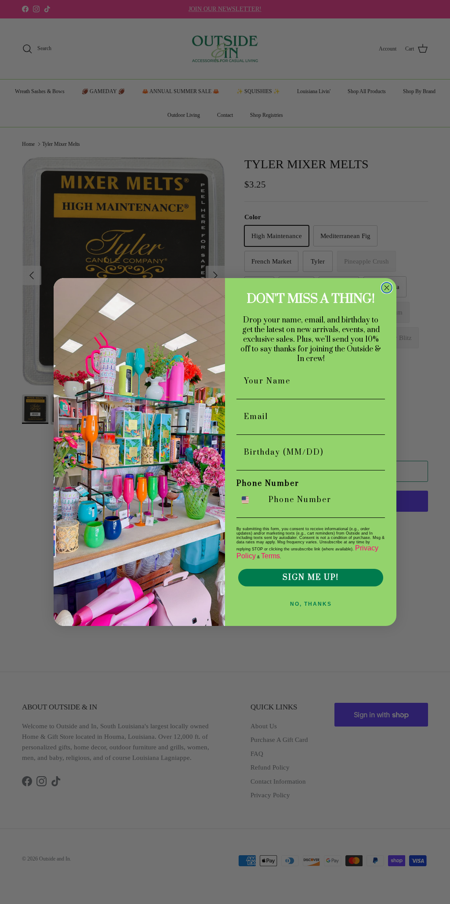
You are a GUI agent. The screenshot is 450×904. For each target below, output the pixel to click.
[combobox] (250, 500)
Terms (270, 556)
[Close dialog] (386, 287)
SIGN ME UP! (311, 577)
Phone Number (267, 483)
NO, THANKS (311, 604)
